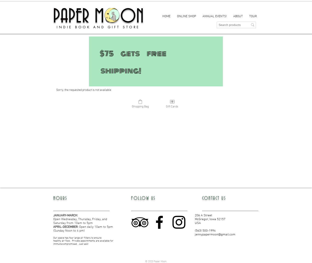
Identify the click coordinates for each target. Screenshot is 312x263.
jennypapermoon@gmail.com (215, 234)
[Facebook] (159, 222)
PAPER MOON (98, 17)
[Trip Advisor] (140, 222)
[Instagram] (179, 222)
